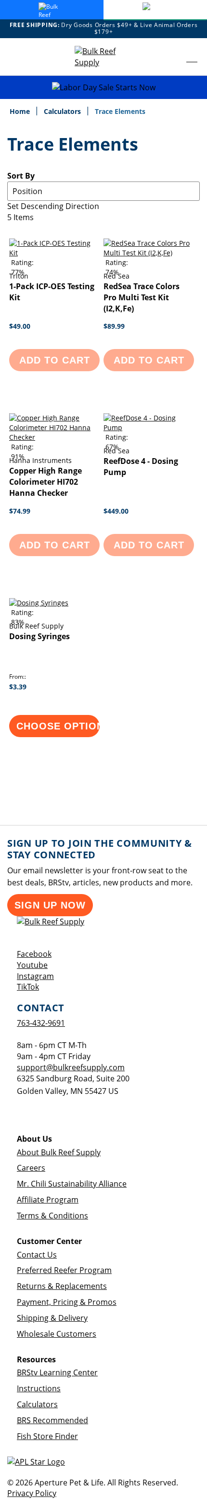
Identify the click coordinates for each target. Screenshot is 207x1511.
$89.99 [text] (114, 326)
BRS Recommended (52, 1420)
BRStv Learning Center (57, 1372)
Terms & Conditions (52, 1215)
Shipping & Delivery (52, 1318)
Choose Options (58, 726)
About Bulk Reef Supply (59, 1152)
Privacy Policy (31, 1493)
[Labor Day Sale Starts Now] (103, 87)
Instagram (35, 976)
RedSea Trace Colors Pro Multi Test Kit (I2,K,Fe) (142, 297)
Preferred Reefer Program (64, 1270)
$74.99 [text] (19, 511)
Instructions (39, 1388)
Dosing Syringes (39, 636)
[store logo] (103, 57)
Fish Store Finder (47, 1436)
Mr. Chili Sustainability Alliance (72, 1183)
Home (21, 111)
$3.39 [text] (17, 686)
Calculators (63, 111)
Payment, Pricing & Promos (66, 1302)
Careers (31, 1167)
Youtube (32, 965)
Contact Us (37, 1254)
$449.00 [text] (116, 511)
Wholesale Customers (56, 1334)
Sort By (21, 175)
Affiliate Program (47, 1199)
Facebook (34, 954)
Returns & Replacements (62, 1286)
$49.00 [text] (19, 326)
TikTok (28, 986)
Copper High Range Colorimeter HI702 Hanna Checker (45, 481)
